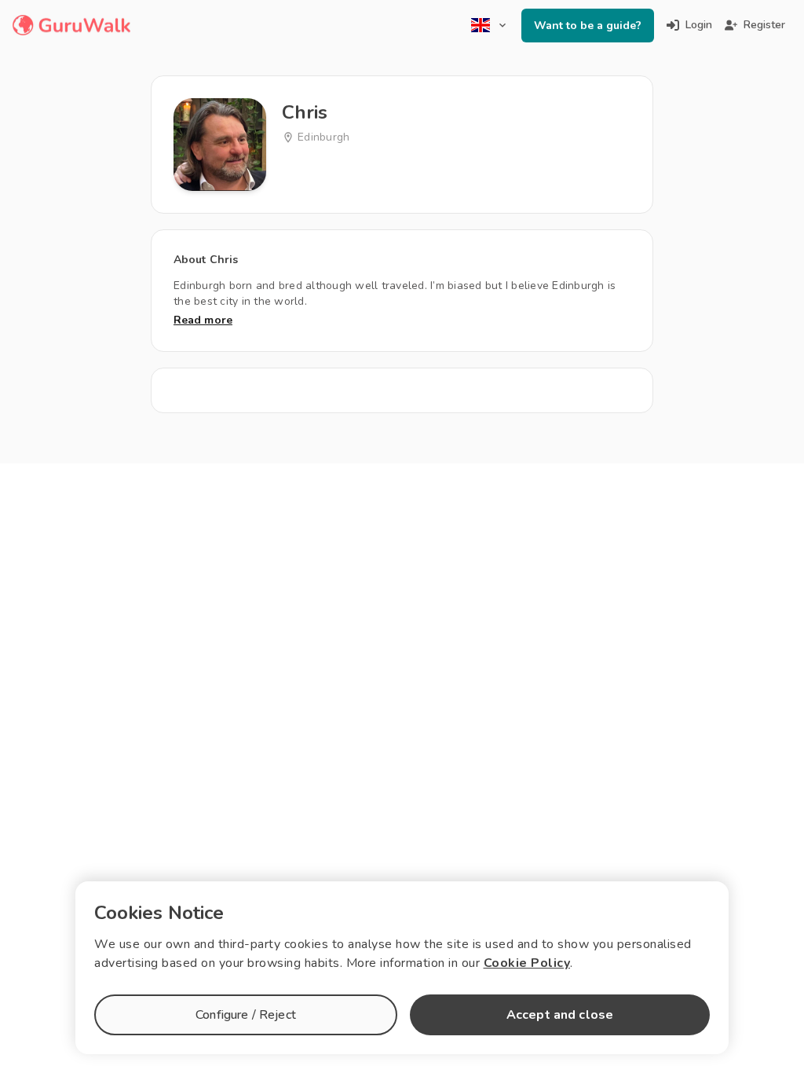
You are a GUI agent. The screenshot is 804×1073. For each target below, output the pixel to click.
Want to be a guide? (587, 25)
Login (698, 24)
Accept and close (559, 1015)
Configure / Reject (246, 1015)
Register (764, 24)
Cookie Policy (527, 963)
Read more (203, 320)
